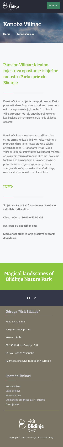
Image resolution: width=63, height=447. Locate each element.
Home (6, 33)
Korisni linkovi (13, 386)
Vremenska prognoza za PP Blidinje (25, 399)
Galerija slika (12, 404)
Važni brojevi (13, 390)
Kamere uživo (13, 395)
